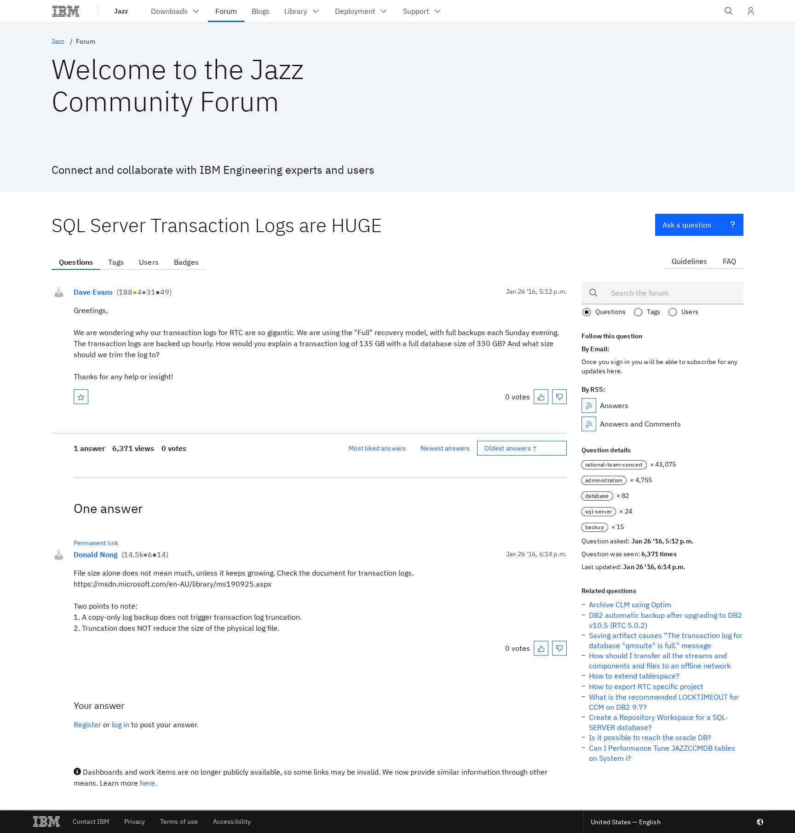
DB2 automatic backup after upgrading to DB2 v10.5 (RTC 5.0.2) (665, 620)
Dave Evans (93, 292)
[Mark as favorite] (81, 396)
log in (120, 724)
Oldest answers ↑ (510, 448)
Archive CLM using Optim (630, 604)
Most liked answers (377, 448)
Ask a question (686, 224)
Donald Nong (96, 554)
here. (148, 782)
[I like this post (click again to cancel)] (541, 396)
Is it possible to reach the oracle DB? (650, 737)
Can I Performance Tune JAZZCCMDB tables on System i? (662, 753)
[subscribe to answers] (589, 405)
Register (87, 724)
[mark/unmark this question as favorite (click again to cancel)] (81, 396)
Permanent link (96, 543)
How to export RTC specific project (646, 686)
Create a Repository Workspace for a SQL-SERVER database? (658, 722)
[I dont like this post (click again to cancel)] (559, 396)
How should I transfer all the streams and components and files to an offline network (660, 660)
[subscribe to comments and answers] (589, 423)
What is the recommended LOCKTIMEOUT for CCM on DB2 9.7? (664, 702)
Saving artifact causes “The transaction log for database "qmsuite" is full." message (666, 640)
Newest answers (445, 448)
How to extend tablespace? (634, 675)
